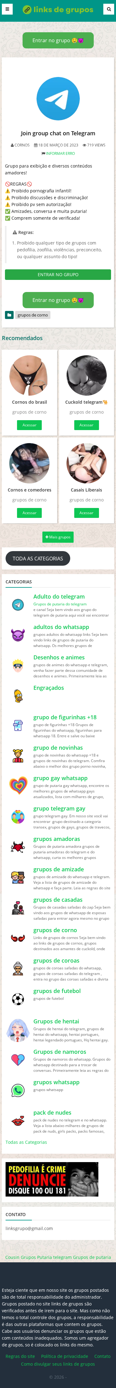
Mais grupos (59, 537)
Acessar (30, 425)
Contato (102, 1356)
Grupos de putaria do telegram (60, 604)
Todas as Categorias (26, 1142)
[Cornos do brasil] (29, 375)
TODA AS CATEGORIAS (38, 558)
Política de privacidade (64, 1356)
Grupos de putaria (92, 1257)
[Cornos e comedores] (29, 463)
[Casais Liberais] (86, 463)
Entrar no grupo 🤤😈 (58, 40)
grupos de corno (33, 315)
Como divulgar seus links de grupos (58, 1364)
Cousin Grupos (20, 1257)
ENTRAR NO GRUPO (58, 274)
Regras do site (20, 1356)
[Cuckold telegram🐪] (86, 375)
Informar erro (60, 153)
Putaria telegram (54, 1257)
